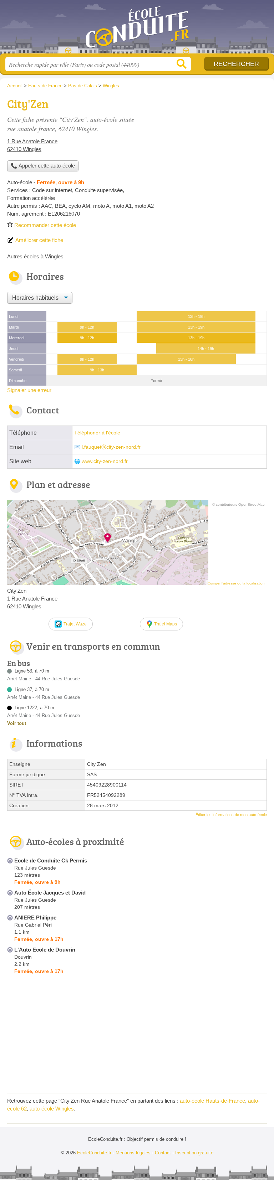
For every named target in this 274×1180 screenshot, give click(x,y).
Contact (163, 1152)
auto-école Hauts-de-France (212, 1101)
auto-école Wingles (52, 1109)
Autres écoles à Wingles (35, 256)
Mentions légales (133, 1152)
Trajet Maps (165, 624)
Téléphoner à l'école (97, 433)
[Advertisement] (207, 145)
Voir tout (16, 723)
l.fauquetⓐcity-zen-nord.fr (111, 447)
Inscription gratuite (194, 1152)
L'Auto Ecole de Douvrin (44, 950)
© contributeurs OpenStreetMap (238, 504)
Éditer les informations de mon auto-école (231, 815)
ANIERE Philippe (35, 917)
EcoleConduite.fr (137, 29)
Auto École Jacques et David (50, 893)
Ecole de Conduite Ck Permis (50, 860)
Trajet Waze (75, 624)
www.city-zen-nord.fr (105, 461)
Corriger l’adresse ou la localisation (236, 583)
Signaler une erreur (29, 390)
